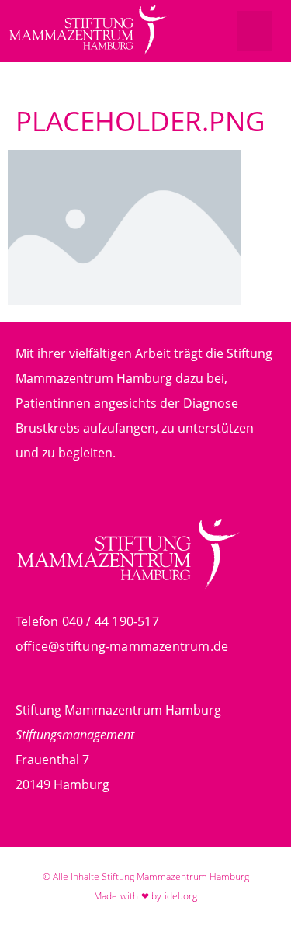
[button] (254, 31)
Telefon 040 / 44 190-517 (87, 621)
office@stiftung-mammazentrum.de (122, 646)
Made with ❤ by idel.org (146, 895)
